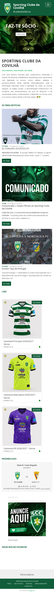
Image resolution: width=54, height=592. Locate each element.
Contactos (28, 586)
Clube (4, 203)
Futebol (5, 146)
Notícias (29, 584)
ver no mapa (45, 488)
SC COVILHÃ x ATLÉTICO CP (15, 148)
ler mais (6, 161)
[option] (27, 35)
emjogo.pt (31, 590)
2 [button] (28, 49)
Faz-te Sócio (18, 584)
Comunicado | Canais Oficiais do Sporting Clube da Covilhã (25, 207)
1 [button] (25, 49)
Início (9, 584)
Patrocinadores (41, 584)
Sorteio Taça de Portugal (14, 268)
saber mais (21, 34)
